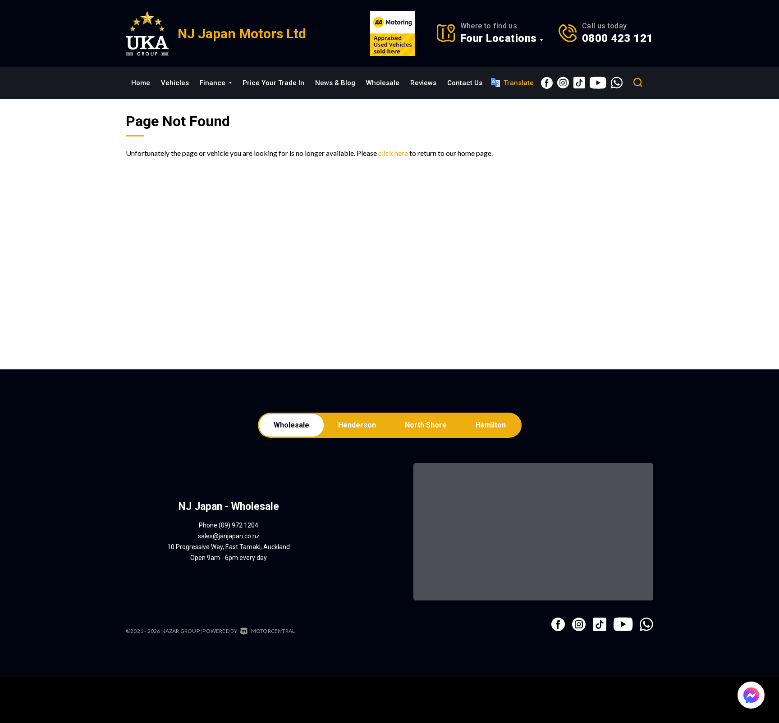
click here (393, 153)
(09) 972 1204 (238, 525)
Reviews (423, 83)
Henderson (357, 425)
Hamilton (491, 425)
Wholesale (382, 83)
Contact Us (464, 83)
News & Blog (335, 83)
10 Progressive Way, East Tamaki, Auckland (228, 546)
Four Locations (498, 38)
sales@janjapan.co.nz (229, 536)
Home (140, 83)
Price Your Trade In (273, 83)
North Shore (426, 425)
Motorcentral (273, 631)
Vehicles (175, 83)
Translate (519, 83)
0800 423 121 (617, 38)
